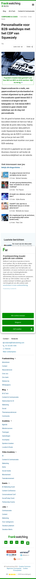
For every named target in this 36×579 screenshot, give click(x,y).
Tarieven (8, 349)
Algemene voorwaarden (14, 568)
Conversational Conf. (9, 494)
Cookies (25, 568)
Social (4, 408)
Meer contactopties (9, 352)
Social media (6, 471)
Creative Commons (25, 566)
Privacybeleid (17, 570)
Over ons (5, 374)
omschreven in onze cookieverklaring (15, 285)
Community (6, 416)
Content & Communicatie (26, 11)
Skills (4, 467)
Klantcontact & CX (8, 401)
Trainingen (5, 432)
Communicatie (7, 510)
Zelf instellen (17, 329)
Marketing (5, 405)
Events (5, 483)
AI (3, 456)
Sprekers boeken (8, 443)
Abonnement (6, 475)
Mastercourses (7, 428)
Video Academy (8, 452)
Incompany (5, 440)
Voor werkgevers (8, 522)
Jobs (4, 507)
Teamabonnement (8, 478)
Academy (6, 421)
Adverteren (6, 362)
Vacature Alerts (7, 529)
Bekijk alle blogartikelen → (11, 167)
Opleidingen (6, 436)
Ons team (5, 377)
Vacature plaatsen (8, 526)
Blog (4, 11)
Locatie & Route (7, 447)
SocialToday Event (8, 498)
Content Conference (8, 491)
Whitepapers (6, 385)
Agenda (4, 425)
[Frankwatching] (10, 3)
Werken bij (5, 381)
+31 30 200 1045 (10, 346)
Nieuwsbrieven (7, 370)
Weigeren (18, 322)
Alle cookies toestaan (18, 315)
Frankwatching (8, 358)
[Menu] (33, 4)
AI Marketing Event (8, 487)
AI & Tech (12, 11)
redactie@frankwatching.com (14, 343)
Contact (4, 366)
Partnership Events (8, 502)
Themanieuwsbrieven (9, 412)
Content (4, 514)
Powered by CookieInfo (9, 288)
